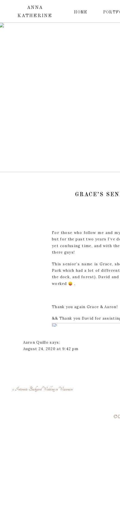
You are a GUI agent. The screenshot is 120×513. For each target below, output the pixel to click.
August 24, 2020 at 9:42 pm (51, 348)
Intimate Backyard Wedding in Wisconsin (44, 389)
